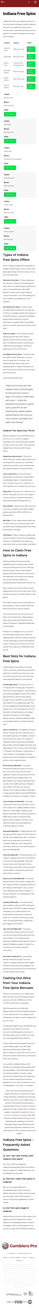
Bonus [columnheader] (16, 43)
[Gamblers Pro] (3, 2)
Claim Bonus (30, 49)
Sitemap (31, 1257)
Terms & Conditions (14, 1257)
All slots (5, 1257)
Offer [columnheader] (29, 43)
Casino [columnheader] (7, 43)
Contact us (19, 1260)
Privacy (25, 1257)
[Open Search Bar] (29, 2)
